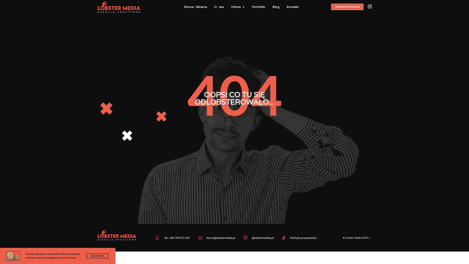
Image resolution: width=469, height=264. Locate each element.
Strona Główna (195, 7)
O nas (219, 7)
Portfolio (258, 7)
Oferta (236, 7)
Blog (276, 7)
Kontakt (293, 7)
